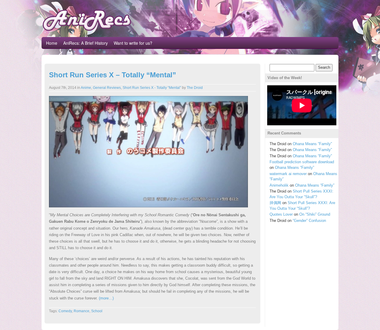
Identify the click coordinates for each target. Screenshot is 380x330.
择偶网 (275, 203)
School (96, 311)
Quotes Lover (281, 214)
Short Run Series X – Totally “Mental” (112, 75)
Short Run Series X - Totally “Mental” (152, 88)
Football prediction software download (302, 162)
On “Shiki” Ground (314, 214)
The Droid (195, 88)
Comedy (65, 311)
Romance (81, 311)
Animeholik (279, 185)
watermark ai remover (288, 174)
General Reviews (107, 88)
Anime (86, 88)
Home (51, 43)
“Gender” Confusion (309, 220)
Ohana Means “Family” (312, 144)
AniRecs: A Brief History (85, 43)
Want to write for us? (133, 43)
